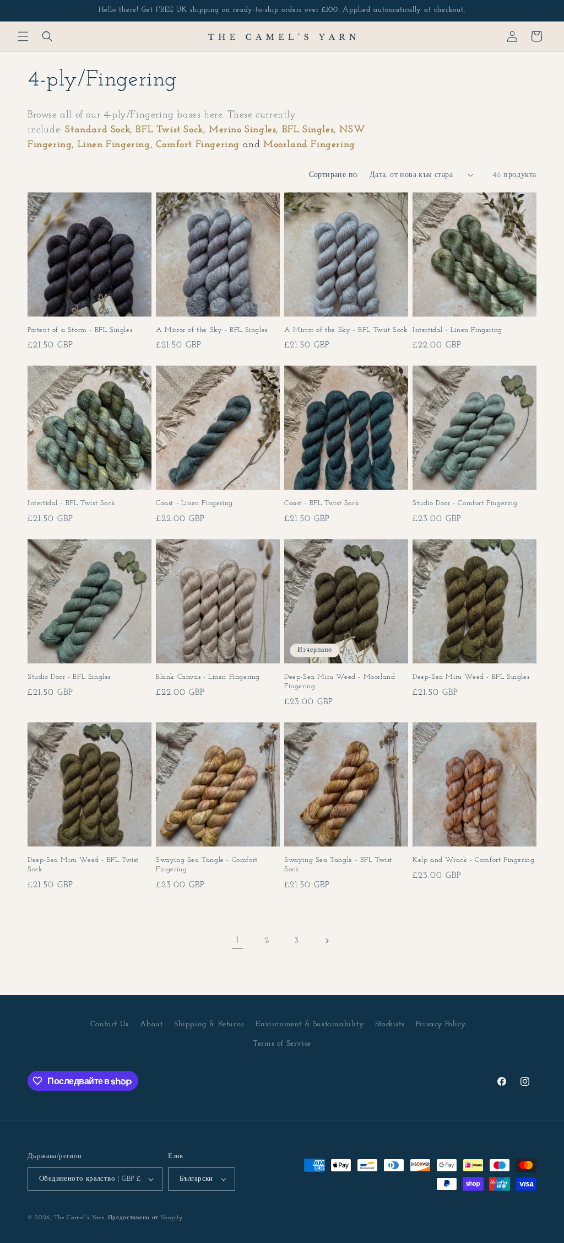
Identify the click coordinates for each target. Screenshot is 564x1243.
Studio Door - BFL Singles (69, 677)
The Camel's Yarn (79, 1218)
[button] (23, 36)
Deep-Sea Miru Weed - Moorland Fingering (339, 681)
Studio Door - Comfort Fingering (465, 503)
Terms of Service (282, 1044)
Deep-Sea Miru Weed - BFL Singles (471, 677)
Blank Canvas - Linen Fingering (208, 677)
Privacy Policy (440, 1024)
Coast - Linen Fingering (194, 503)
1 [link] (237, 940)
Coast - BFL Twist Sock (321, 503)
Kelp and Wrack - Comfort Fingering (473, 860)
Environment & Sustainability (310, 1024)
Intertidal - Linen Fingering (457, 330)
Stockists (389, 1024)
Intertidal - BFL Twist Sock (71, 503)
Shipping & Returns (209, 1024)
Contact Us (109, 1024)
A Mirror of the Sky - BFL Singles (212, 330)
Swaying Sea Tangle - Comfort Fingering (207, 864)
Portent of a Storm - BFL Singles (80, 330)
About (151, 1024)
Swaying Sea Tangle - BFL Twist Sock (338, 864)
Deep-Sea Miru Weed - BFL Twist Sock (83, 864)
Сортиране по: (334, 175)
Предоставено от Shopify (145, 1218)
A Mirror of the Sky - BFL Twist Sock (346, 330)
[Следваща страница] (326, 941)
